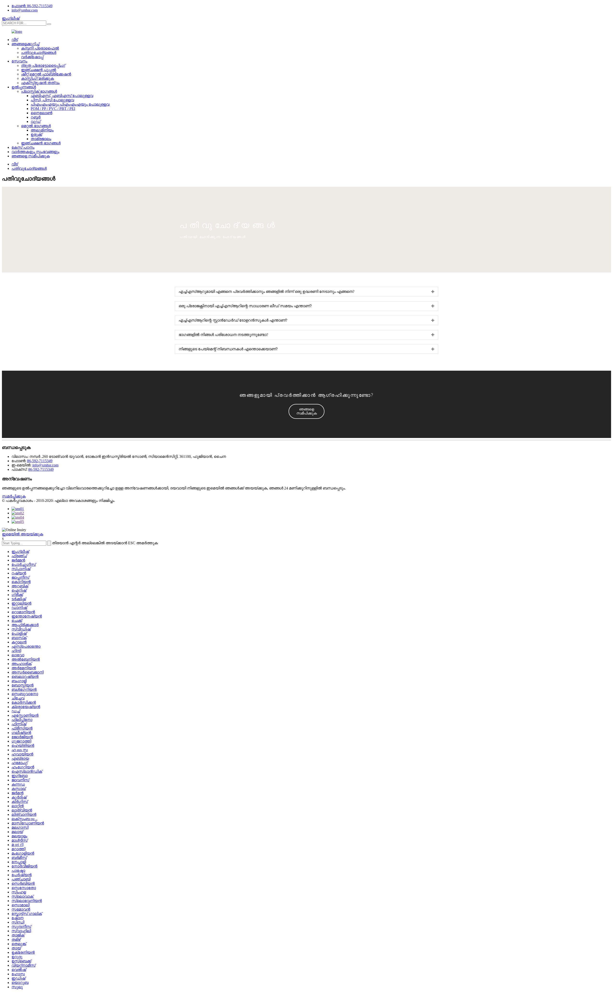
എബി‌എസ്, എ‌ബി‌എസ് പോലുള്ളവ (62, 96)
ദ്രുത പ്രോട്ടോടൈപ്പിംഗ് (43, 65)
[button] (306, 411)
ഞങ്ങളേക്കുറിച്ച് (25, 44)
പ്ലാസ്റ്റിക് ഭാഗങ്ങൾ (39, 91)
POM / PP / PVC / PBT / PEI (53, 109)
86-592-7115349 (39, 461)
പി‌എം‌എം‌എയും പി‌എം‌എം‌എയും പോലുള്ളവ (70, 104)
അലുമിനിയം (42, 130)
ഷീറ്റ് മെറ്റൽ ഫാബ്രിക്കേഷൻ (46, 74)
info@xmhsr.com (24, 10)
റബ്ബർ (35, 117)
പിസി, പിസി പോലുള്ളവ (52, 100)
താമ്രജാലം (41, 139)
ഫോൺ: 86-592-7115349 (31, 6)
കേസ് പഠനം (22, 147)
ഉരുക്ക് (36, 134)
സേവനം (19, 61)
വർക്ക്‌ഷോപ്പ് (32, 57)
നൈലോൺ (41, 113)
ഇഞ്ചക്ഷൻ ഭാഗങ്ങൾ (41, 143)
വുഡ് (35, 121)
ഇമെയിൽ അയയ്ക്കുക (22, 534)
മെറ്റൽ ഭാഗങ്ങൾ (36, 126)
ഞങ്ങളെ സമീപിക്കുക (30, 156)
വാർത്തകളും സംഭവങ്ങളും (35, 152)
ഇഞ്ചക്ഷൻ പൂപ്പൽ (38, 70)
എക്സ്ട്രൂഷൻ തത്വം (40, 83)
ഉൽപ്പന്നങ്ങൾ (23, 87)
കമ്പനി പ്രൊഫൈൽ (40, 48)
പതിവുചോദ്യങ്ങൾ (38, 53)
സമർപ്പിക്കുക (14, 496)
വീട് (14, 40)
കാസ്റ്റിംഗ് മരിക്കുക (37, 78)
